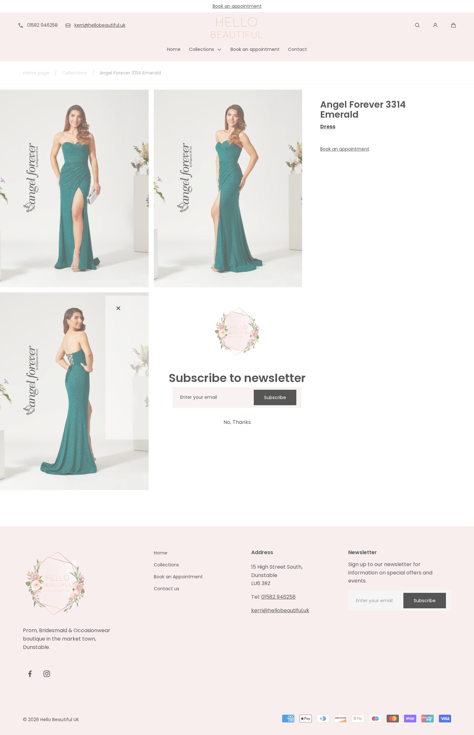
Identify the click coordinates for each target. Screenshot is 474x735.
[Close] (118, 308)
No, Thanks (237, 422)
